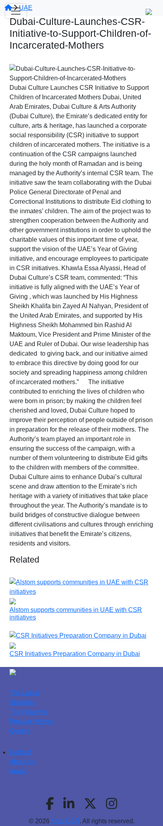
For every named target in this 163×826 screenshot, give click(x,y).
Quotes (19, 730)
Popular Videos (31, 721)
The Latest (24, 693)
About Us (22, 761)
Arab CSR (65, 821)
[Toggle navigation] (16, 11)
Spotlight (21, 702)
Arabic (18, 771)
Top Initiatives (28, 712)
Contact (20, 752)
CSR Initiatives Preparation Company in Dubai (74, 653)
